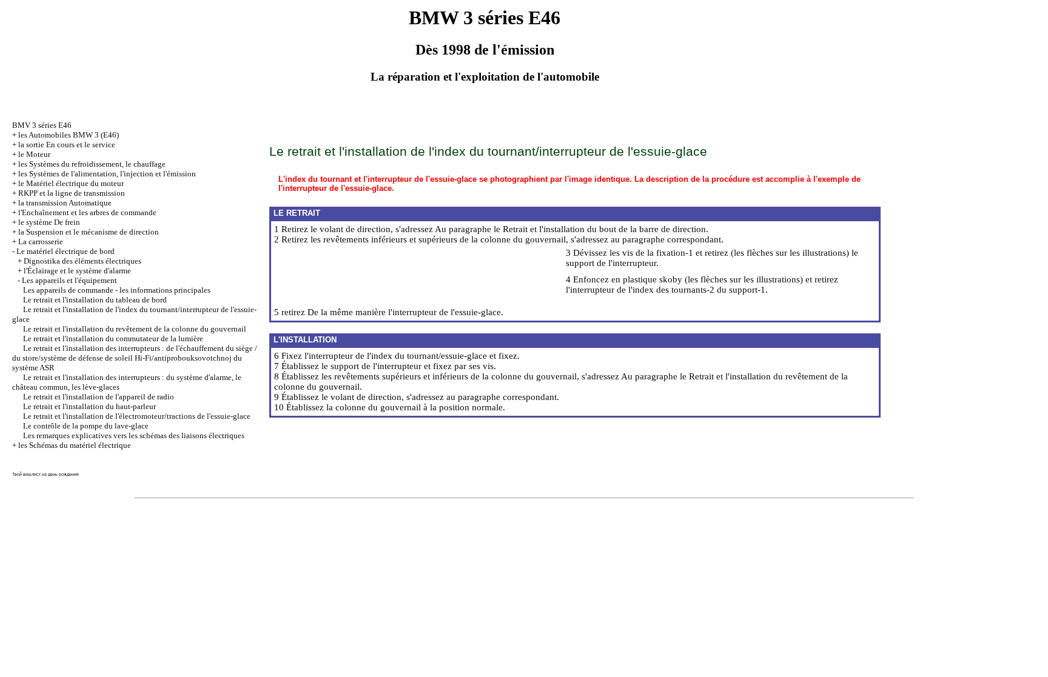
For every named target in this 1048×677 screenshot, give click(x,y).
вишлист (32, 474)
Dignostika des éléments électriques (82, 260)
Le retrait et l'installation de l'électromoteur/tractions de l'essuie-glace (136, 416)
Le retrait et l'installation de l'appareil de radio (98, 396)
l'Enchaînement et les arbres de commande (87, 212)
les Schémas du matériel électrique (74, 445)
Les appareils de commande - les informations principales (116, 290)
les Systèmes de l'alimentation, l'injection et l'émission (107, 173)
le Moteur (34, 154)
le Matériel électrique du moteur (71, 183)
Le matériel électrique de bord (65, 251)
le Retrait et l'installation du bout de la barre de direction (600, 229)
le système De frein (49, 222)
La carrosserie (40, 241)
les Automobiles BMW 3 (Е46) (68, 134)
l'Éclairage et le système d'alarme (77, 270)
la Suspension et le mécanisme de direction (88, 231)
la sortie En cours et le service (66, 144)
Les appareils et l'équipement (69, 280)
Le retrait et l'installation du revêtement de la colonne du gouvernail (134, 328)
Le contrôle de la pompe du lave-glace (86, 425)
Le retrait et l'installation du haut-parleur (89, 406)
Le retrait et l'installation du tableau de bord (95, 299)
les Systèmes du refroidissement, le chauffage (92, 163)
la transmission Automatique (65, 202)
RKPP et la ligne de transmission (71, 193)
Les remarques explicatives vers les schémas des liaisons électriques (133, 435)
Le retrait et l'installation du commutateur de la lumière (113, 338)
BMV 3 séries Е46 (42, 125)
